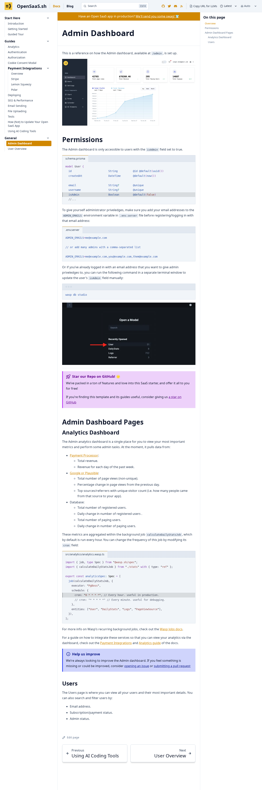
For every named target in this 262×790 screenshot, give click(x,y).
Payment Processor (84, 455)
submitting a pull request (172, 666)
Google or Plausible (84, 473)
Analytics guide (150, 643)
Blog (70, 6)
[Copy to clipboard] (191, 166)
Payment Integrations (116, 643)
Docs (56, 6)
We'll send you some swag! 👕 (157, 16)
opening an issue (136, 666)
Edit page (73, 737)
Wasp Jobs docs (171, 629)
